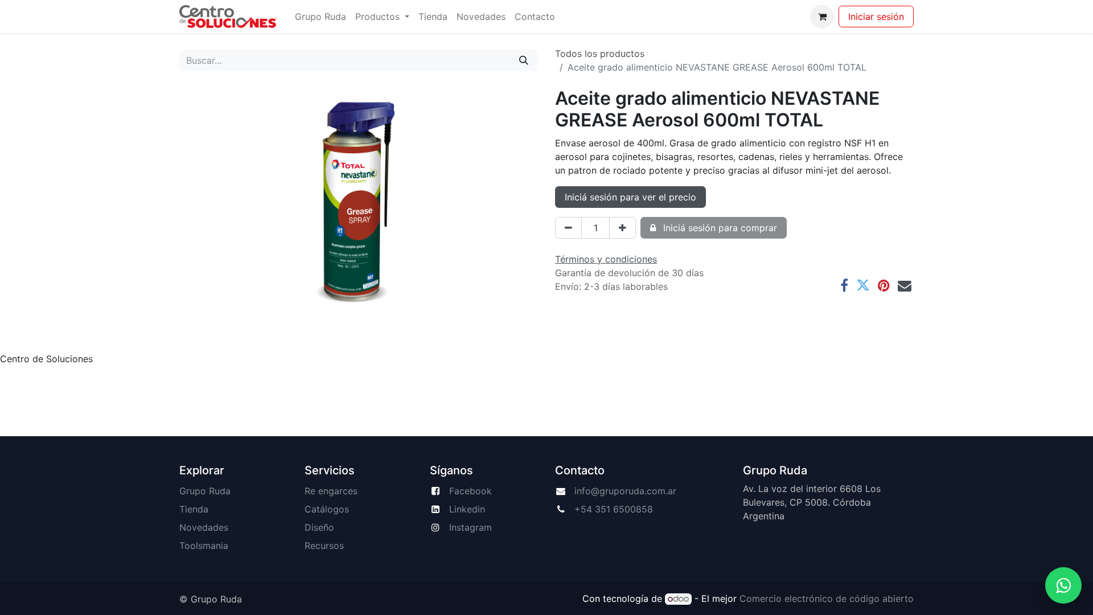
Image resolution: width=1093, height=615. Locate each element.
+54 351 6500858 (613, 509)
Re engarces (331, 491)
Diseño (319, 527)
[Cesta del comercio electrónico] (822, 16)
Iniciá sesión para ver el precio (630, 197)
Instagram (470, 527)
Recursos (324, 545)
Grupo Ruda (205, 491)
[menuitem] (320, 16)
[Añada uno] (622, 228)
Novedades (203, 527)
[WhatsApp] (1063, 585)
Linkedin (467, 509)
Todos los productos (599, 53)
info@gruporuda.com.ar (625, 491)
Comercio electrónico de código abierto (826, 598)
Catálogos (327, 509)
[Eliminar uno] (568, 228)
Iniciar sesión (876, 16)
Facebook (470, 491)
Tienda (193, 509)
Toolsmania (203, 545)
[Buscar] (523, 60)
